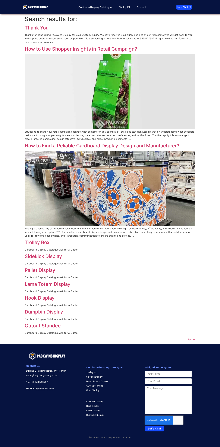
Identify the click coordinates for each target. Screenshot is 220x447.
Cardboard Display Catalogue (95, 7)
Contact (141, 7)
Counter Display (94, 401)
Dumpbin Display (44, 312)
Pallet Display (40, 270)
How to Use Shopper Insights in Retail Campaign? (81, 49)
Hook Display (39, 298)
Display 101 (124, 7)
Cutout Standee (43, 326)
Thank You (37, 28)
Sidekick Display (43, 256)
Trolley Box (37, 242)
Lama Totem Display (47, 284)
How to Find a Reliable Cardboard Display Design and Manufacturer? (102, 146)
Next (191, 339)
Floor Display (92, 390)
